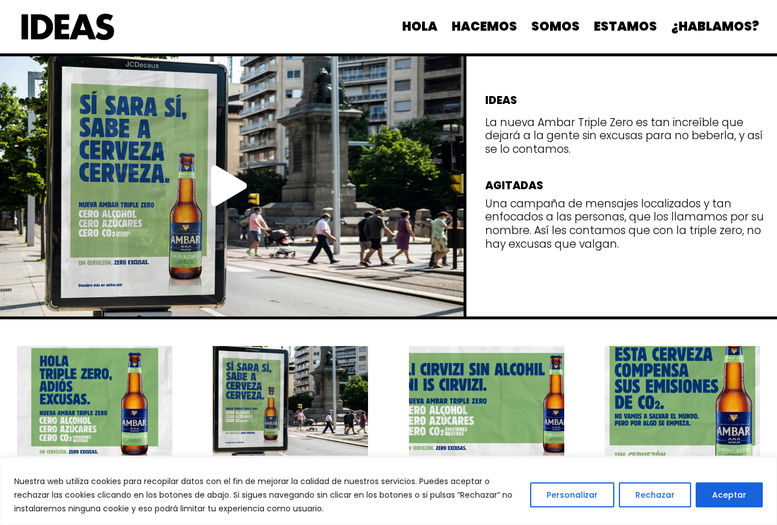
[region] (388, 491)
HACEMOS (484, 29)
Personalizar (572, 495)
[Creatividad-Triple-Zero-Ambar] (486, 453)
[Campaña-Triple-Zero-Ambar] (94, 453)
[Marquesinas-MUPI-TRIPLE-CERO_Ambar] (290, 453)
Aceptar (729, 495)
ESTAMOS (625, 29)
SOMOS (555, 29)
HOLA (419, 29)
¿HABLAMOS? (715, 29)
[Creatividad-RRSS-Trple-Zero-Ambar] (682, 453)
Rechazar (655, 495)
